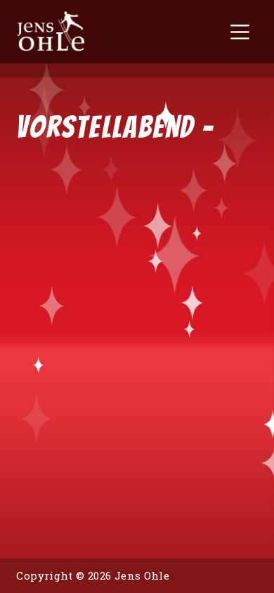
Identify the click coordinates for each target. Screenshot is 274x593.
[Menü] (239, 31)
